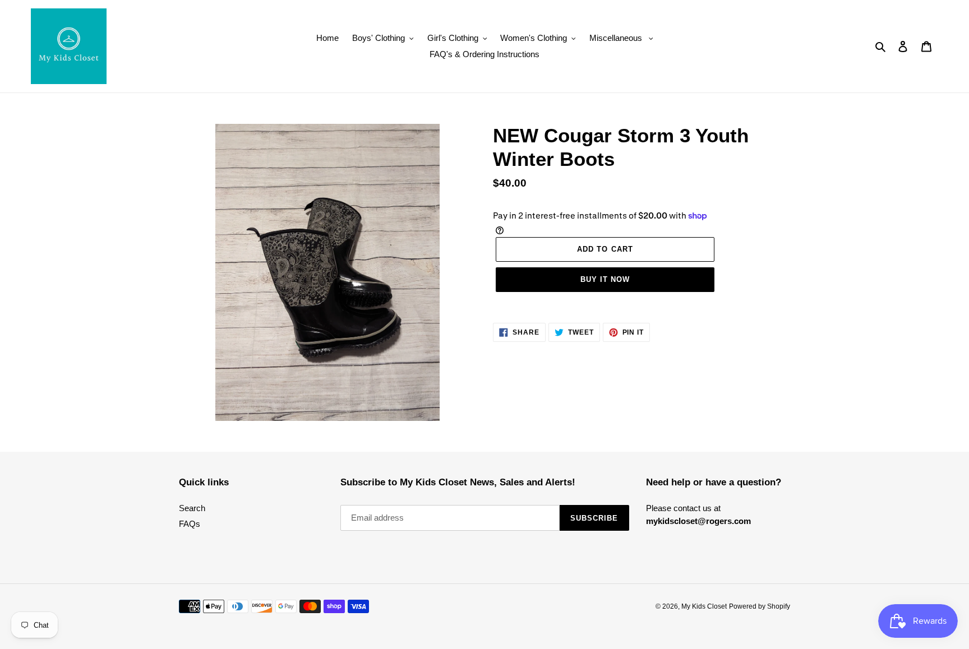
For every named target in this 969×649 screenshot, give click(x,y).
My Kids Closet (704, 606)
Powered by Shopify (759, 606)
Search (192, 508)
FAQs (189, 524)
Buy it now (605, 279)
